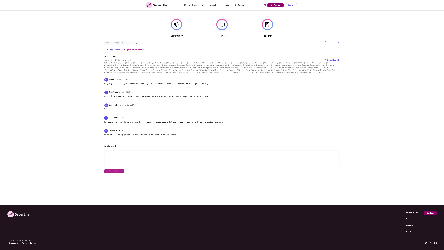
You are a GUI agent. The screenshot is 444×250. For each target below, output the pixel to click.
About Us (213, 5)
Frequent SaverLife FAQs (134, 50)
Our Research (240, 5)
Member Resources (192, 5)
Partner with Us (412, 212)
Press (408, 219)
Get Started (275, 5)
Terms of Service (29, 243)
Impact (226, 5)
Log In (290, 5)
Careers (409, 225)
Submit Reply (114, 171)
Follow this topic (332, 60)
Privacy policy (13, 243)
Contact (430, 213)
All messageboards (112, 50)
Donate (409, 232)
